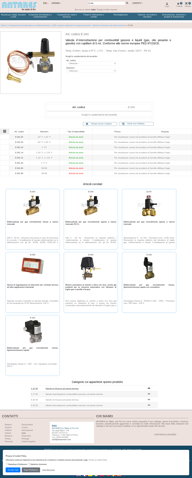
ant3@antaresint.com (61, 439)
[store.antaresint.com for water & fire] (19, 10)
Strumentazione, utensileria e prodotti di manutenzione (174, 16)
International (27, 430)
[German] (90, 477)
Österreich (26, 436)
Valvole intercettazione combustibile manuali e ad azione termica (74, 394)
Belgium (8, 424)
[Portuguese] (108, 477)
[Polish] (102, 477)
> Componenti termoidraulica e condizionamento (28, 25)
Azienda (56, 3)
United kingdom (29, 441)
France (25, 427)
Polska (8, 438)
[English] (79, 477)
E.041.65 (19, 168)
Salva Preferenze (31, 470)
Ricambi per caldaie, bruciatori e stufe (13, 16)
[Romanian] (113, 477)
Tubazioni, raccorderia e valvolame (147, 16)
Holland (8, 430)
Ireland (8, 433)
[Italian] (96, 477)
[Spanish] (119, 477)
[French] (85, 477)
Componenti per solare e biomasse (67, 16)
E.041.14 (19, 152)
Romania (9, 441)
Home (3, 25)
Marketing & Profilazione (17, 464)
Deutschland (27, 424)
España (8, 427)
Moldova (8, 436)
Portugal (25, 438)
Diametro (70, 68)
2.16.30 (34, 388)
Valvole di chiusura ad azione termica (62, 388)
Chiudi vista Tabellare (133, 124)
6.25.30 (34, 400)
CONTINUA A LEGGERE (165, 434)
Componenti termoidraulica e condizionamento (40, 16)
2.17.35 (34, 394)
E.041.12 (19, 158)
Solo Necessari (48, 470)
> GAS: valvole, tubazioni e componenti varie (70, 25)
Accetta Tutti (13, 470)
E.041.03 (19, 142)
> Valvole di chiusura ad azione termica (108, 25)
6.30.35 (34, 405)
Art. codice (71, 60)
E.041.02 (19, 137)
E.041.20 (19, 163)
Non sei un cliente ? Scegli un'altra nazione (96, 9)
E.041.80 (19, 173)
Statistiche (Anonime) (38, 464)
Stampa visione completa (101, 124)
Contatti (136, 3)
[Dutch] (73, 477)
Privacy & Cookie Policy (98, 460)
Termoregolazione (120, 15)
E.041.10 (19, 147)
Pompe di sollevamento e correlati (93, 16)
